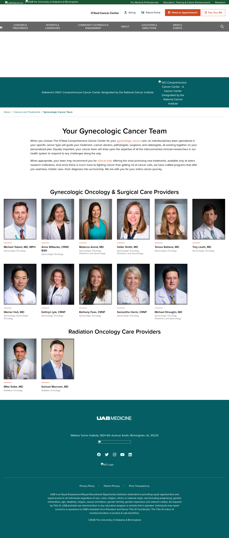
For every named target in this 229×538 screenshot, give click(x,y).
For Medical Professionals (144, 2)
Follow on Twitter (106, 454)
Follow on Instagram (114, 454)
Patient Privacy (112, 486)
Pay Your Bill (215, 12)
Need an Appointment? (184, 12)
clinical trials (105, 161)
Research (220, 2)
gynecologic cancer (129, 141)
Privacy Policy (87, 486)
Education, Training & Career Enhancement (186, 2)
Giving (132, 12)
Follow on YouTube (122, 454)
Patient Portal (153, 12)
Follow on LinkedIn (130, 454)
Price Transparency (139, 486)
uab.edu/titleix (131, 513)
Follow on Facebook (98, 454)
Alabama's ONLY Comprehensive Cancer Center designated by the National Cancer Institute (98, 92)
